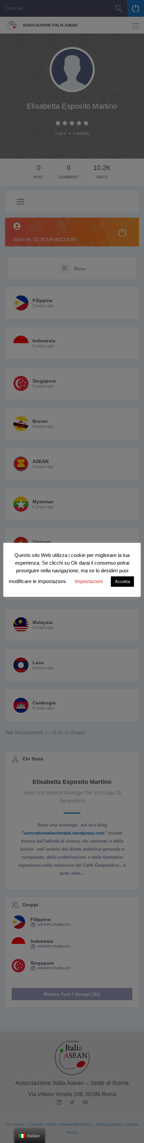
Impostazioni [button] (88, 581)
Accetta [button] (122, 581)
